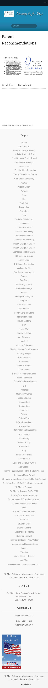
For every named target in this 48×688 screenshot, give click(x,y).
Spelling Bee (24, 459)
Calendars (24, 211)
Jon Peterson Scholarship (25, 430)
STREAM (24, 520)
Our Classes (24, 370)
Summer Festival (24, 536)
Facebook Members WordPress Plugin (18, 125)
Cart (24, 215)
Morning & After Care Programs (24, 349)
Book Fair (24, 203)
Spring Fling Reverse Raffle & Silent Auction (24, 471)
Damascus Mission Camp (24, 252)
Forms (24, 292)
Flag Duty (24, 280)
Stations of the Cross (24, 516)
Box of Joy (24, 207)
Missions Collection (24, 345)
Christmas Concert (24, 227)
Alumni (24, 183)
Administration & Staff (25, 154)
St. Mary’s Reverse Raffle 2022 (24, 491)
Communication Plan (24, 236)
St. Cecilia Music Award (24, 475)
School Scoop (24, 442)
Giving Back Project (24, 296)
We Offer (24, 560)
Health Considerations (24, 313)
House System (24, 321)
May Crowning (24, 337)
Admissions (24, 167)
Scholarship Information (25, 170)
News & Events (24, 366)
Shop (24, 451)
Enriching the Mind (24, 268)
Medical (24, 341)
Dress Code (24, 260)
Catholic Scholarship (24, 219)
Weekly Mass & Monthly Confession (24, 564)
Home (24, 142)
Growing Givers (24, 305)
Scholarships (24, 426)
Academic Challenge (24, 163)
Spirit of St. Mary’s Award (24, 463)
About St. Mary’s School (24, 151)
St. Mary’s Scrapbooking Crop (24, 495)
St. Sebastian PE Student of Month (24, 499)
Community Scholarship (24, 240)
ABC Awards (24, 147)
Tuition (24, 548)
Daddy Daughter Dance (24, 244)
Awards (24, 191)
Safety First (24, 418)
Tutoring (24, 552)
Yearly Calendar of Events (25, 174)
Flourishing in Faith (24, 284)
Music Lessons (24, 357)
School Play (24, 438)
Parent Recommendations (24, 374)
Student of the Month (24, 532)
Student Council (24, 528)
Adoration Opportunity (24, 179)
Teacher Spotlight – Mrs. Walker (24, 540)
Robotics (24, 410)
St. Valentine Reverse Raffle (24, 503)
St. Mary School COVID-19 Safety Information (24, 483)
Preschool (24, 390)
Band (24, 195)
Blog (24, 199)
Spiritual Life (24, 467)
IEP (24, 325)
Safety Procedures (24, 422)
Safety (24, 414)
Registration (24, 402)
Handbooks (24, 309)
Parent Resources (24, 378)
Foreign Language (24, 288)
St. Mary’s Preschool (24, 487)
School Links (24, 434)
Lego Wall (24, 329)
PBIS (24, 386)
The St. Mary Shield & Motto (25, 158)
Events (24, 276)
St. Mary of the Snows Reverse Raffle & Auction (24, 479)
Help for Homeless (24, 317)
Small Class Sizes (24, 455)
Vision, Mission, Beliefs (24, 556)
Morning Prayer (24, 353)
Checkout (24, 223)
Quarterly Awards (24, 394)
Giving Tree (24, 301)
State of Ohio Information (24, 511)
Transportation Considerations (24, 544)
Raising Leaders (24, 398)
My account (24, 361)
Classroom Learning (24, 231)
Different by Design (24, 256)
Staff (24, 507)
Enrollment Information (24, 272)
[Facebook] (19, 684)
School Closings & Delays (25, 381)
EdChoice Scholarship (24, 264)
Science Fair (24, 446)
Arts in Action (24, 187)
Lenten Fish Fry (24, 333)
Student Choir (24, 524)
